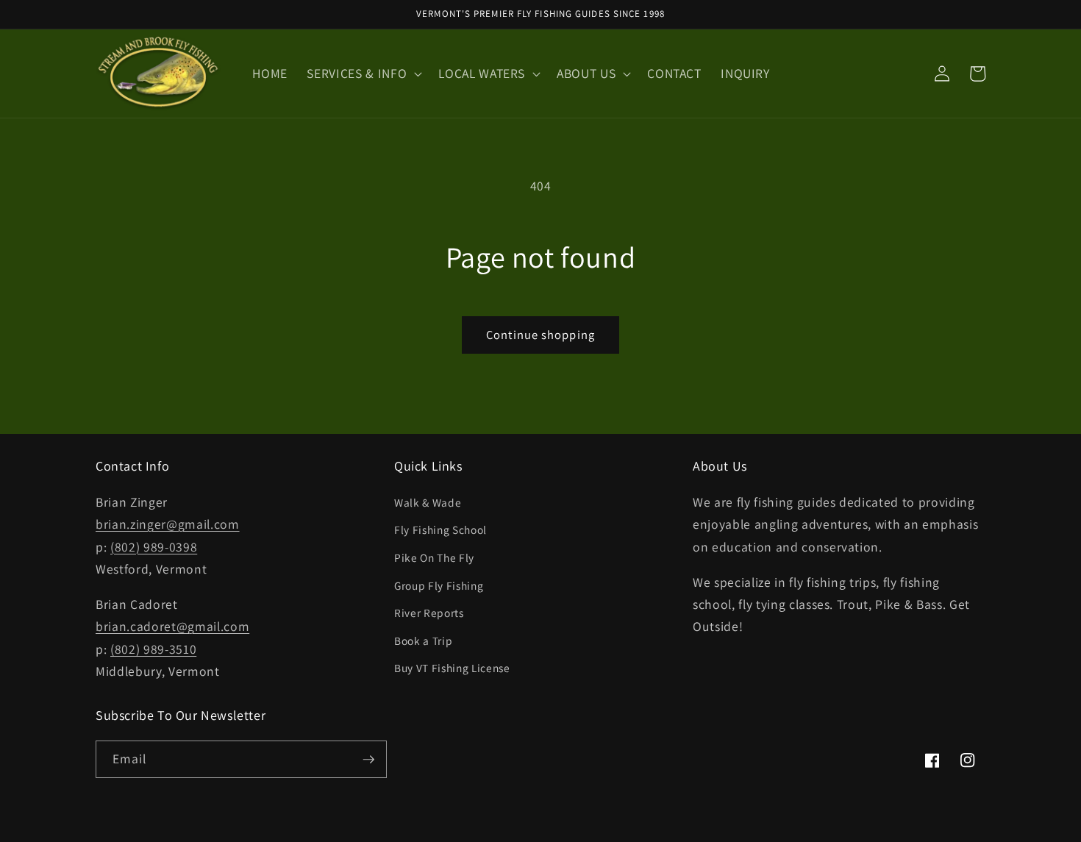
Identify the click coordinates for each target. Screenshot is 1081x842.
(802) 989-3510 (153, 649)
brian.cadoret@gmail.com (172, 626)
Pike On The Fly (434, 557)
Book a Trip (423, 640)
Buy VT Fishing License (452, 667)
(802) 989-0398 (153, 546)
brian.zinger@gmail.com (168, 523)
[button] (363, 73)
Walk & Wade (427, 502)
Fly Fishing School (440, 529)
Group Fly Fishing (438, 585)
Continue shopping (540, 335)
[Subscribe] (368, 760)
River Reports (429, 612)
